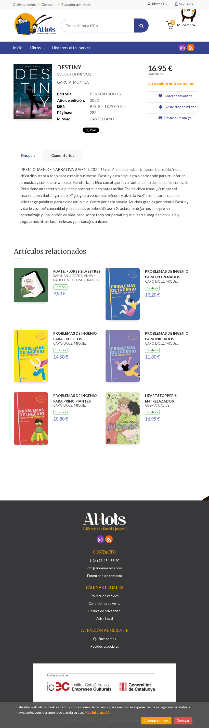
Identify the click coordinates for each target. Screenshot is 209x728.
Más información (98, 712)
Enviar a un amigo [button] (178, 118)
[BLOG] (190, 47)
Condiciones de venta (104, 603)
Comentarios (62, 155)
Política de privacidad (104, 611)
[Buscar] (141, 26)
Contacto (49, 5)
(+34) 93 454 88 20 (104, 561)
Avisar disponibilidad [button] (180, 107)
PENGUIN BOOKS (105, 94)
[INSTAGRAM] (182, 47)
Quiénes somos (24, 5)
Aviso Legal (104, 619)
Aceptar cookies (156, 721)
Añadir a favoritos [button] (178, 96)
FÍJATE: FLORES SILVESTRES (76, 271)
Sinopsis (28, 155)
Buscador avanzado (76, 5)
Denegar (183, 721)
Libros (36, 47)
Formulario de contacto (104, 576)
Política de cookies (105, 596)
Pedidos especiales (104, 646)
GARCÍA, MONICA (73, 82)
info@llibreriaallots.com (104, 568)
